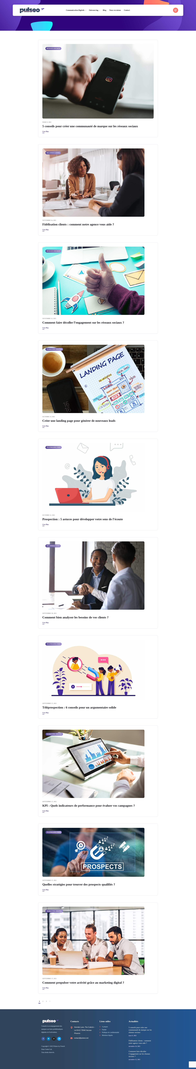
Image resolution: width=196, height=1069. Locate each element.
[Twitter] (59, 1039)
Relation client (53, 153)
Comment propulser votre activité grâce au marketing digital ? (83, 982)
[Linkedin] (48, 1039)
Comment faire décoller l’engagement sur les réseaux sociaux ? (83, 322)
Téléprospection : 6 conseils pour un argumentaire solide (79, 707)
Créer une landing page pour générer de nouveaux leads (78, 420)
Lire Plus (45, 131)
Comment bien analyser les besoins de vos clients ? (75, 617)
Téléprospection (54, 447)
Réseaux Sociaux (53, 48)
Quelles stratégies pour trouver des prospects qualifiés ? (78, 884)
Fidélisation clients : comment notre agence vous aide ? (78, 224)
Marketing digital (54, 349)
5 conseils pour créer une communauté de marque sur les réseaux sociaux (90, 126)
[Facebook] (43, 1039)
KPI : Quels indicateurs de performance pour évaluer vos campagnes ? (88, 805)
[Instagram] (54, 1039)
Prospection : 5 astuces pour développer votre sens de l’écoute (82, 519)
